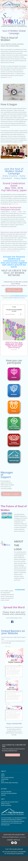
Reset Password (6, 805)
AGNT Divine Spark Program (9, 782)
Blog (2, 781)
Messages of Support (11, 494)
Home (2, 774)
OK (20, 314)
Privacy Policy (5, 803)
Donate (3, 795)
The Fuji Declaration (7, 777)
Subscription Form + (12, 755)
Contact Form (22, 837)
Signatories (4, 779)
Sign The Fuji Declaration (9, 793)
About (3, 775)
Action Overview (6, 791)
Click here (3, 641)
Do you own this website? (10, 314)
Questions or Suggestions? (9, 802)
